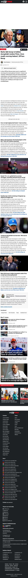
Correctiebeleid (16, 568)
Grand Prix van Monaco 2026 (10, 470)
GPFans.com (17, 554)
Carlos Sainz (5, 434)
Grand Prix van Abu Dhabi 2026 (10, 499)
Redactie (6, 563)
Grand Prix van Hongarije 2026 (10, 479)
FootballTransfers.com (7, 552)
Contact (16, 563)
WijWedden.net (6, 557)
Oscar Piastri (5, 422)
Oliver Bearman (6, 439)
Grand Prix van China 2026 (9, 462)
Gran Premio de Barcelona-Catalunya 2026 (13, 472)
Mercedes (7, 176)
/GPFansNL (6, 513)
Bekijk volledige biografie (6, 306)
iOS (16, 567)
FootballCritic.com (18, 552)
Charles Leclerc (6, 419)
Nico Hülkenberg (6, 451)
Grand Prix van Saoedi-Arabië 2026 (11, 465)
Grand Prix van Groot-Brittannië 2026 (11, 475)
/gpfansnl (6, 517)
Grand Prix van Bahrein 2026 (10, 487)
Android (13, 567)
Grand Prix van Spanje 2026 (10, 484)
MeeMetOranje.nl (18, 559)
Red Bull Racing (18, 432)
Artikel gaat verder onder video (14, 119)
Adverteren (7, 565)
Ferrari (16, 424)
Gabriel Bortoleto (6, 449)
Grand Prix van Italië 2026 (9, 482)
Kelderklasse (17, 557)
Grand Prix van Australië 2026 (10, 460)
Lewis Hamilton (6, 417)
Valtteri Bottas (6, 453)
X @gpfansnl (5, 510)
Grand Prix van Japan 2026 (9, 464)
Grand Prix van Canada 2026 (10, 469)
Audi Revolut (17, 421)
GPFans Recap (3, 49)
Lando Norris (5, 421)
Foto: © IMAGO (3, 46)
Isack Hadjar (5, 427)
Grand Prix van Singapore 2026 (10, 489)
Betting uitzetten (8, 567)
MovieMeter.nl (5, 556)
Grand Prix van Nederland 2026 (10, 480)
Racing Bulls (17, 431)
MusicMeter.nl (17, 556)
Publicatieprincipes (9, 568)
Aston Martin (17, 419)
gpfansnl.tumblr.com (7, 520)
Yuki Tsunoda (20, 110)
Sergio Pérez (4, 312)
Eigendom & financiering (10, 570)
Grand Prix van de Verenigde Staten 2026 (12, 491)
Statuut (11, 565)
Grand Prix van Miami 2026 (9, 467)
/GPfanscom (6, 508)
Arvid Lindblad (6, 446)
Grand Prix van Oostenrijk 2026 (10, 474)
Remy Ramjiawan (7, 62)
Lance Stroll (5, 444)
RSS (13, 563)
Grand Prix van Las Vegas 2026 (10, 496)
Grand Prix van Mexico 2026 (10, 492)
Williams (16, 434)
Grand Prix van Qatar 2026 (9, 497)
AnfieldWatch (5, 559)
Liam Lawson (5, 429)
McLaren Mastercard (19, 427)
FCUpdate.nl (5, 554)
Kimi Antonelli (5, 436)
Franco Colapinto (6, 424)
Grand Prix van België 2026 (9, 477)
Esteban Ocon (17, 105)
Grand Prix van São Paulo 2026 (10, 494)
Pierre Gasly (5, 426)
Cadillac (16, 422)
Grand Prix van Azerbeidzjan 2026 (11, 485)
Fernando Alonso (6, 443)
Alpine (16, 417)
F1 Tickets (17, 570)
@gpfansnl (6, 512)
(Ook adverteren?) (10, 502)
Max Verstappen (14, 114)
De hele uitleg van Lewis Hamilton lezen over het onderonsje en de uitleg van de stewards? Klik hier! (14, 214)
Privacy (10, 563)
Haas (2, 105)
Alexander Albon (6, 432)
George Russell (6, 438)
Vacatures (16, 565)
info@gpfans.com (6, 535)
